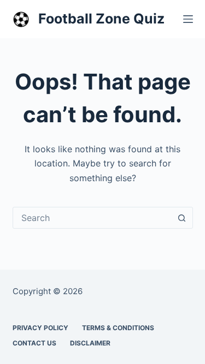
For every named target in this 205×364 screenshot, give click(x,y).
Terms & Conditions (118, 328)
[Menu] (188, 19)
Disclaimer (90, 343)
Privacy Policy (40, 328)
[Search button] (182, 217)
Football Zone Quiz (101, 18)
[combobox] (92, 218)
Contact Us (34, 343)
